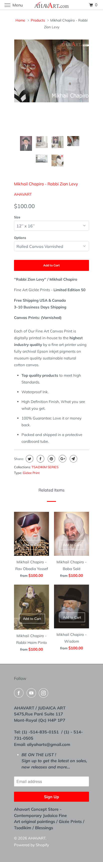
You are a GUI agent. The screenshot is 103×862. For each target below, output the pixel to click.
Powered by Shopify (31, 844)
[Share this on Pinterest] (50, 459)
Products (38, 20)
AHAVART (23, 194)
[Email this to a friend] (72, 459)
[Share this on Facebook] (40, 459)
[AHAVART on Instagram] (44, 693)
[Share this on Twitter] (28, 459)
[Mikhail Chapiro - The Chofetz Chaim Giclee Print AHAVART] (51, 71)
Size (17, 217)
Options (20, 238)
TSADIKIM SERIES (45, 467)
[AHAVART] (51, 5)
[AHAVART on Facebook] (20, 693)
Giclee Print (31, 473)
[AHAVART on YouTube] (32, 693)
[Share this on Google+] (62, 459)
